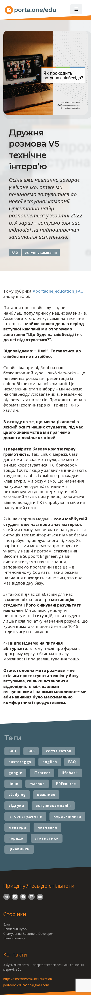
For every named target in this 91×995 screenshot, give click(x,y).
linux (13, 783)
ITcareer (42, 772)
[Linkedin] (31, 897)
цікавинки (19, 849)
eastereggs (19, 761)
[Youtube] (40, 897)
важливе (46, 794)
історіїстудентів (25, 816)
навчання (47, 827)
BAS (31, 751)
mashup (37, 783)
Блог (6, 924)
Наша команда (14, 938)
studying (17, 794)
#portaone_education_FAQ (57, 291)
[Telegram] (6, 897)
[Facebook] (23, 897)
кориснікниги (67, 816)
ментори (17, 827)
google (15, 772)
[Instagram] (15, 897)
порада (15, 838)
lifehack (70, 772)
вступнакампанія (41, 252)
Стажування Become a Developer (28, 933)
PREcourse (66, 783)
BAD (12, 751)
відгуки (16, 805)
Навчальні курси (15, 929)
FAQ (14, 252)
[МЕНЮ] (76, 9)
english (49, 761)
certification (58, 751)
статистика (47, 838)
